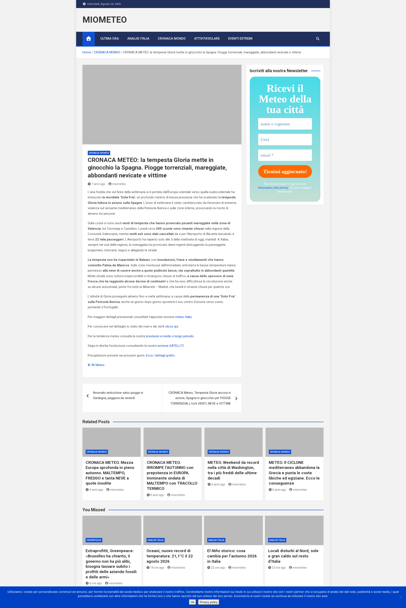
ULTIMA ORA (109, 38)
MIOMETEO (104, 20)
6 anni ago (96, 489)
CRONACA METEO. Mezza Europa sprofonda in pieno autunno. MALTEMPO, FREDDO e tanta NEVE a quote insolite (110, 473)
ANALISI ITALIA (138, 38)
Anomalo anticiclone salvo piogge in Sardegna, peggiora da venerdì (118, 395)
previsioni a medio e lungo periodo (170, 336)
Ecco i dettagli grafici (160, 355)
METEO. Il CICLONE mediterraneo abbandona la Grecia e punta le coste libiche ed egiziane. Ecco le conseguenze (294, 473)
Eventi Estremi (240, 38)
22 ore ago (218, 567)
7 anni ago (98, 184)
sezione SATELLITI (171, 346)
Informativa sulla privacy (273, 187)
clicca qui (171, 326)
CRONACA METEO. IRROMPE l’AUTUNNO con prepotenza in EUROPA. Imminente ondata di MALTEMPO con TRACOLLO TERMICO (172, 475)
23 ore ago (279, 567)
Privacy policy (209, 602)
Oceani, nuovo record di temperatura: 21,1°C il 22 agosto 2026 (170, 556)
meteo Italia (183, 317)
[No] (401, 597)
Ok (192, 602)
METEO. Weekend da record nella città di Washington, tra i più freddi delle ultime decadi (233, 470)
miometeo (119, 184)
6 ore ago (95, 583)
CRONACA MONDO (172, 38)
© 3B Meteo (96, 365)
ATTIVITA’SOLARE (207, 38)
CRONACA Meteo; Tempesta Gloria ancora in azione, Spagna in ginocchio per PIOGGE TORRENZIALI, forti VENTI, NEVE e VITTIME (200, 398)
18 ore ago (157, 567)
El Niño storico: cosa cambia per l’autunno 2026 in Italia (232, 556)
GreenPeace (94, 540)
